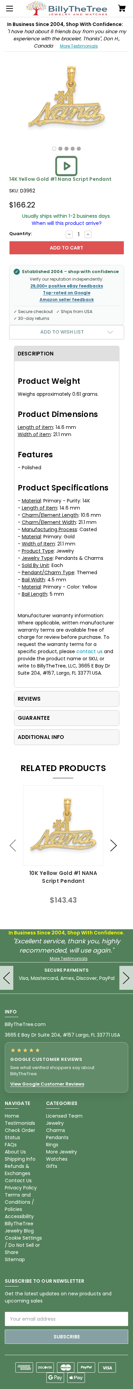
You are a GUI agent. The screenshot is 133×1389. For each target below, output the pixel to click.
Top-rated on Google (66, 293)
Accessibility (19, 1216)
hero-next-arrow (126, 978)
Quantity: (20, 233)
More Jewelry (61, 1151)
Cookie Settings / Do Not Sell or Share (23, 1245)
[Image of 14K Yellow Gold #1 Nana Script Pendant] (54, 149)
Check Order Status (20, 1134)
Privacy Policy (21, 1187)
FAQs (11, 1144)
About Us (15, 1151)
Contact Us (18, 1180)
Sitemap (15, 1259)
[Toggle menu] (8, 8)
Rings (52, 1144)
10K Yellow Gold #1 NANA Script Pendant (63, 877)
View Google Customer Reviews (47, 1084)
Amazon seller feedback (67, 299)
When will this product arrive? (67, 223)
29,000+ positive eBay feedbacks (66, 286)
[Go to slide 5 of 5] (13, 845)
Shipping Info (20, 1159)
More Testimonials (79, 46)
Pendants (57, 1137)
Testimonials (20, 1123)
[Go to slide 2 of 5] (113, 845)
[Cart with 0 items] (122, 8)
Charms (55, 1130)
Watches (57, 1159)
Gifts (51, 1166)
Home (12, 1115)
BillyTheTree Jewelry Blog (19, 1227)
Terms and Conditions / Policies (19, 1202)
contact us (89, 651)
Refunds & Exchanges (17, 1170)
